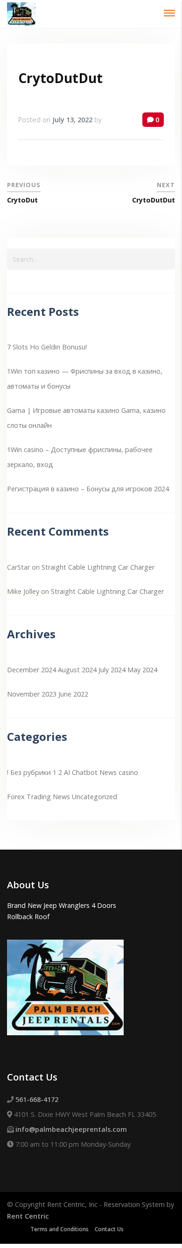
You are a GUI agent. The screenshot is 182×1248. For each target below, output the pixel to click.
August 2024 (77, 669)
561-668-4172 (36, 1099)
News (61, 796)
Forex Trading (29, 796)
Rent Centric (28, 1216)
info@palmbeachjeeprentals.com (71, 1129)
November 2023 (31, 694)
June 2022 (73, 694)
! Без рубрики (29, 772)
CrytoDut (22, 199)
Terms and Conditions (59, 1229)
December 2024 (31, 669)
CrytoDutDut (60, 78)
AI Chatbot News (90, 772)
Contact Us (109, 1229)
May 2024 (142, 669)
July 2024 (112, 669)
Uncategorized (94, 796)
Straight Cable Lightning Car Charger (98, 567)
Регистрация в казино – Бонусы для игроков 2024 (88, 488)
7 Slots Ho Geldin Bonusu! (47, 346)
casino (128, 772)
